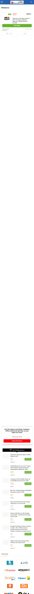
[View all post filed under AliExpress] (10, 570)
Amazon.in (4, 30)
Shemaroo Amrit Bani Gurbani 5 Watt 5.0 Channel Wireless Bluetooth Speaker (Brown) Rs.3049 (21, 21)
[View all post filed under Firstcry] (10, 578)
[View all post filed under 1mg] (10, 563)
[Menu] (2, 2)
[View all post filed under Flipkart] (24, 578)
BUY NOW (17, 25)
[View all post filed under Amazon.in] (24, 570)
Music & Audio (5, 29)
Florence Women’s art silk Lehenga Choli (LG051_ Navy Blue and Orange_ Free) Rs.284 (20, 514)
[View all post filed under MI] (24, 586)
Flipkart (12, 486)
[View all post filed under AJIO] (24, 563)
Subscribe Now (17, 441)
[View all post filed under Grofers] (10, 586)
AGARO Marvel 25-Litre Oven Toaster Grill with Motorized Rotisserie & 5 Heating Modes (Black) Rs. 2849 (20, 467)
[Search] (31, 2)
